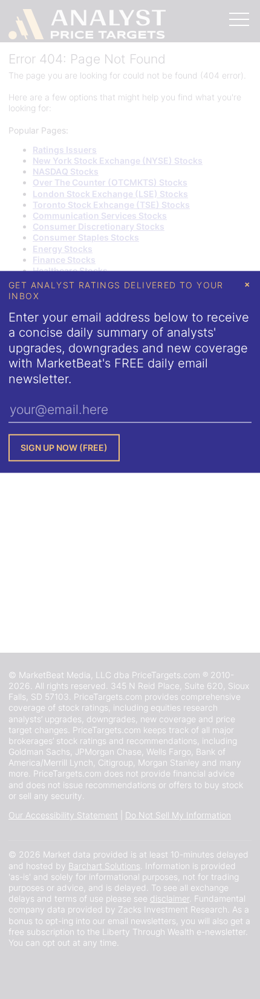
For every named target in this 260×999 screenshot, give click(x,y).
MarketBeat (69, 364)
